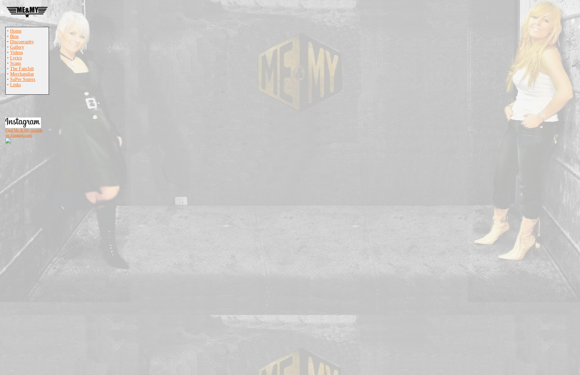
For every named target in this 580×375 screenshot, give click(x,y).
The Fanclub (22, 68)
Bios (14, 36)
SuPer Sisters (22, 79)
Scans (15, 63)
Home (15, 31)
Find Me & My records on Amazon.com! (24, 133)
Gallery (17, 47)
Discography (22, 41)
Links (15, 84)
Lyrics (16, 57)
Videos (16, 52)
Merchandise (22, 74)
